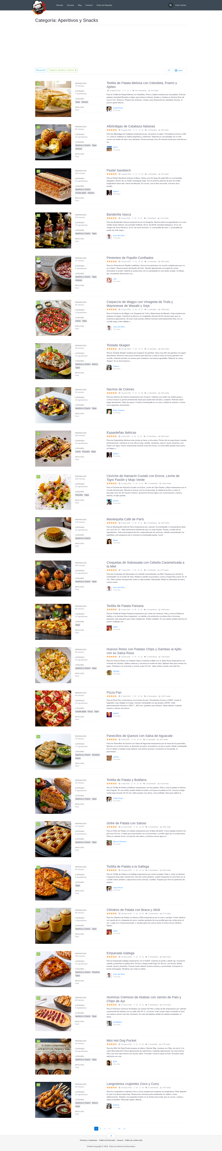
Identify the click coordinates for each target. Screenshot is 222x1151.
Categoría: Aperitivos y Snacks (61, 70)
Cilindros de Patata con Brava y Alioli (133, 910)
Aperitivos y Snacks (82, 145)
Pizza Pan (114, 692)
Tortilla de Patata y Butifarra (126, 780)
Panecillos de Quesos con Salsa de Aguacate (140, 736)
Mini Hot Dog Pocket (121, 1040)
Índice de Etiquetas (104, 5)
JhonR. (116, 501)
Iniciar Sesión (180, 5)
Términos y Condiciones (89, 1140)
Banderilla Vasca (119, 214)
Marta (115, 540)
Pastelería (96, 755)
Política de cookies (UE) (133, 1140)
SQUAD (116, 671)
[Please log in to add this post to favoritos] (123, 90)
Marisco (95, 364)
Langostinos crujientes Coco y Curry (133, 1084)
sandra (116, 757)
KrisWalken (117, 1022)
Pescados (86, 452)
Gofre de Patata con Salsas (126, 823)
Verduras (84, 102)
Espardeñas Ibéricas (121, 432)
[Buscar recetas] (170, 5)
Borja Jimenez (119, 410)
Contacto (89, 5)
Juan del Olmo (119, 235)
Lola (115, 279)
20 (119, 1129)
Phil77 (115, 147)
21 (124, 1129)
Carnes (78, 321)
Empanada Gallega (120, 953)
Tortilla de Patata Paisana (125, 606)
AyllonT (116, 191)
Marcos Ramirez (119, 841)
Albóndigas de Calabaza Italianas (131, 126)
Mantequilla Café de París (125, 519)
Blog (80, 5)
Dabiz (115, 627)
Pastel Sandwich (119, 170)
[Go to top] (111, 1136)
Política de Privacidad (107, 1140)
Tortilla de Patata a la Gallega (128, 866)
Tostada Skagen (118, 345)
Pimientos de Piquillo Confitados (130, 258)
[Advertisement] (111, 47)
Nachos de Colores (120, 389)
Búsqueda (40, 70)
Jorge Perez (118, 108)
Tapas (77, 102)
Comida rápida (80, 193)
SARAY (116, 713)
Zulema (116, 366)
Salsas (78, 758)
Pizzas (90, 711)
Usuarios (70, 5)
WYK (115, 1062)
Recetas (59, 5)
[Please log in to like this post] (128, 90)
